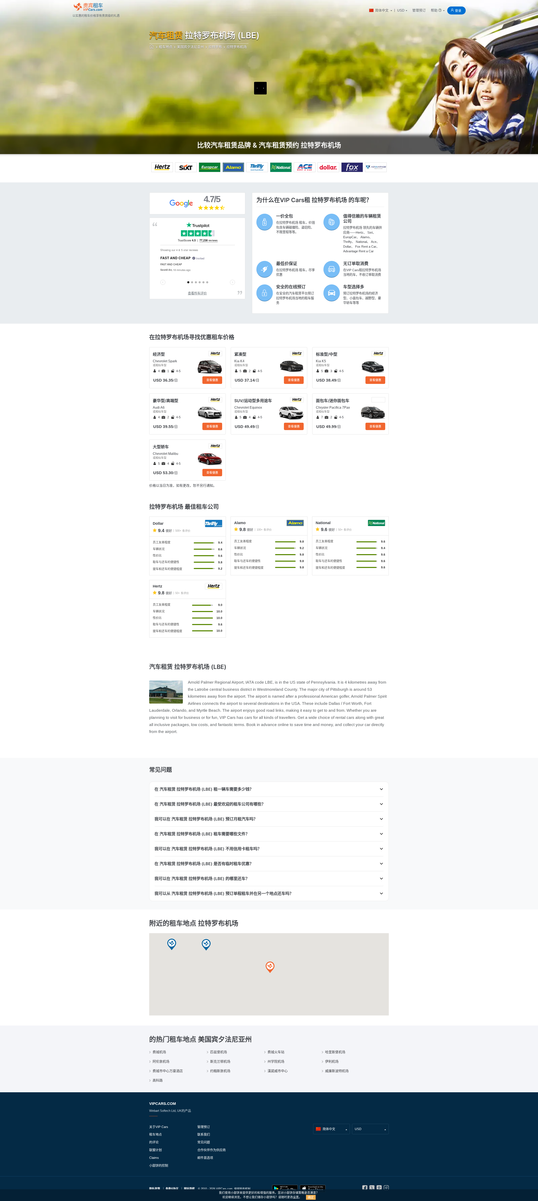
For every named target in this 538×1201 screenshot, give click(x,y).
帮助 (434, 10)
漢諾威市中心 (278, 1071)
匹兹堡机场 (218, 1052)
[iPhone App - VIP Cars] (313, 1189)
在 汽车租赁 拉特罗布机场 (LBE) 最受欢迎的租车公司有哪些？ (209, 804)
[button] (206, 945)
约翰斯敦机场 (220, 1071)
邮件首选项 (205, 1157)
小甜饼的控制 (158, 1165)
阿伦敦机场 (161, 1061)
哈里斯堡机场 (335, 1052)
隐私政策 (154, 1188)
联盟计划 (155, 1150)
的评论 (154, 1142)
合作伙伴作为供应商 (211, 1150)
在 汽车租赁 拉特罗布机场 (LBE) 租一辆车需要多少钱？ (203, 789)
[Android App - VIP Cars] (285, 1189)
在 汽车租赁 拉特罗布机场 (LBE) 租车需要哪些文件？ (201, 833)
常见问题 (203, 1142)
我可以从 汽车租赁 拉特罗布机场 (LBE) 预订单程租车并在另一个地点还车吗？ (223, 893)
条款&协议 (172, 1188)
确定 (311, 1197)
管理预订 (419, 10)
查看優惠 (212, 380)
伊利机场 (332, 1061)
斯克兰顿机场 (220, 1061)
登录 (458, 10)
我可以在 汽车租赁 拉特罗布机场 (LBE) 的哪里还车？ (201, 878)
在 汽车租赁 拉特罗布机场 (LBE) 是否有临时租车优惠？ (203, 863)
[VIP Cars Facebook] (364, 1189)
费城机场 (159, 1052)
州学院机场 (276, 1061)
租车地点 (155, 1134)
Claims (154, 1157)
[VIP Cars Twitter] (371, 1189)
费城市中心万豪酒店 (168, 1071)
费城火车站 (276, 1052)
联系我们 (203, 1134)
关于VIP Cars (158, 1127)
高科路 (158, 1080)
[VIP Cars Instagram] (386, 1189)
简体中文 (381, 10)
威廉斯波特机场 (337, 1071)
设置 (296, 1197)
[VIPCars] (151, 47)
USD (401, 10)
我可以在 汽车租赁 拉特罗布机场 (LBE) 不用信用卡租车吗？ (207, 848)
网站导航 (189, 1188)
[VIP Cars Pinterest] (379, 1189)
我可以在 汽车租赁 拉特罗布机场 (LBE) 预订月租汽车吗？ (205, 819)
